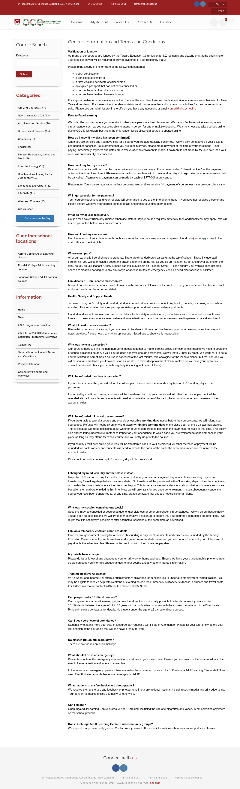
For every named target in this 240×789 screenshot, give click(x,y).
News (21, 317)
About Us (122, 22)
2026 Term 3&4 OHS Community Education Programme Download (37, 335)
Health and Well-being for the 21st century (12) (35, 175)
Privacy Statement (29, 363)
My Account (99, 22)
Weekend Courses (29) (32, 201)
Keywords (22, 55)
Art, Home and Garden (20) (34, 123)
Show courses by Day (37, 218)
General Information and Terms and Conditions (36, 354)
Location (166, 22)
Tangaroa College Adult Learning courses (37, 278)
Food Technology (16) (31, 166)
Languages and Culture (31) (35, 185)
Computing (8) (26, 138)
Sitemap (155, 782)
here (190, 238)
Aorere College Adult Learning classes (36, 255)
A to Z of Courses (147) (32, 107)
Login (221, 10)
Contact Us (144, 22)
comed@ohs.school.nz (182, 108)
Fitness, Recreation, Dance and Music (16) (37, 156)
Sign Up (219, 4)
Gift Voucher (25, 208)
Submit (24, 74)
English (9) (24, 146)
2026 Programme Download (34, 325)
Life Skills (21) (26, 193)
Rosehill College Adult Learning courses (36, 267)
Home (21, 309)
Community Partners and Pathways (33, 373)
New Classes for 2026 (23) (34, 115)
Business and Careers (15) (34, 131)
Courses (76, 22)
